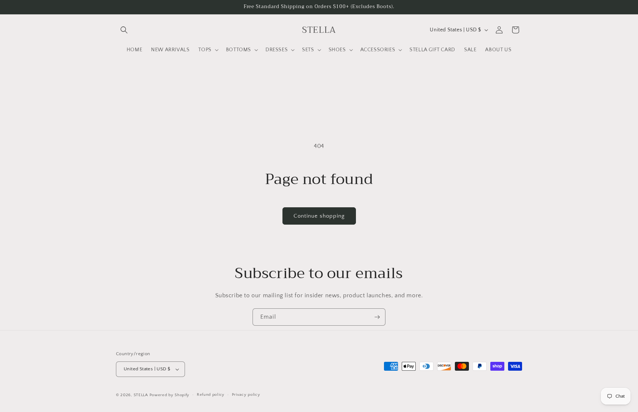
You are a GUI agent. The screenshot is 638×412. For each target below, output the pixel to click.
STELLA (141, 395)
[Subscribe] (377, 317)
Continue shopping (319, 216)
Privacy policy (246, 394)
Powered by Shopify (170, 395)
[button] (124, 30)
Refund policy (210, 394)
